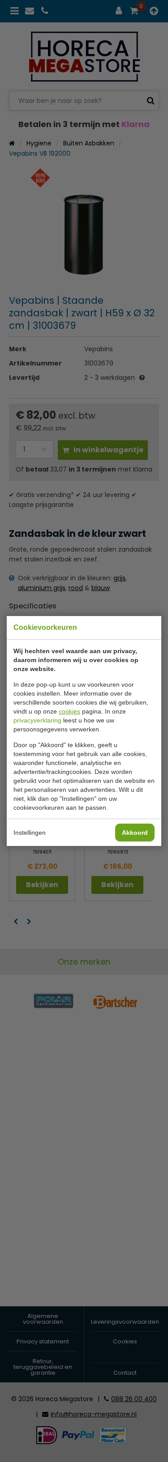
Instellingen (29, 832)
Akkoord (135, 832)
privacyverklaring (37, 720)
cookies (69, 711)
